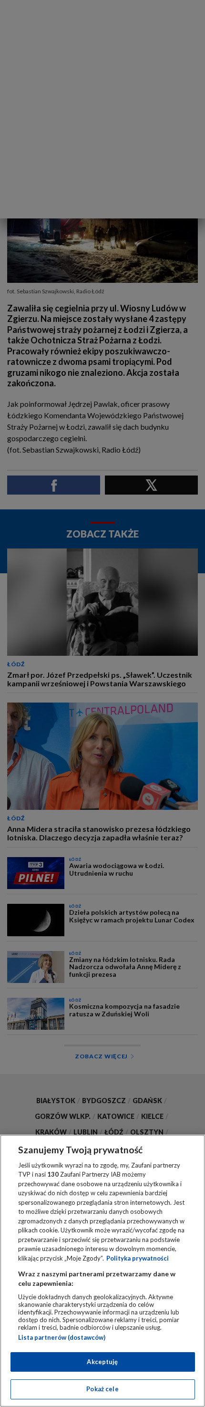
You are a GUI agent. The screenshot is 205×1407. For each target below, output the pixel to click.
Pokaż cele (102, 1389)
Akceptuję (102, 1362)
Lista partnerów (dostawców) (61, 1337)
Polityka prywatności (137, 1258)
